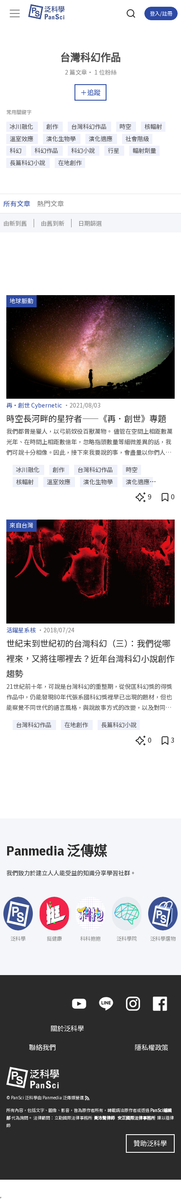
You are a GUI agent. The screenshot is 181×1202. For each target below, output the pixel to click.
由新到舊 (15, 223)
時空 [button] (126, 126)
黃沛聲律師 (104, 1117)
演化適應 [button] (101, 138)
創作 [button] (52, 126)
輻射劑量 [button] (144, 150)
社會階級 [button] (137, 138)
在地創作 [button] (70, 162)
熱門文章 (50, 203)
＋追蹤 (90, 92)
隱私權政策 (151, 1047)
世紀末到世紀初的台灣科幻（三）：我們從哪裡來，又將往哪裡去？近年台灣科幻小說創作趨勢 (90, 658)
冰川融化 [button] (22, 126)
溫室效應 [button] (22, 138)
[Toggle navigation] (14, 13)
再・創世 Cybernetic (34, 405)
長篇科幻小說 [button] (28, 162)
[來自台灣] (90, 570)
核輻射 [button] (153, 126)
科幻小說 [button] (83, 150)
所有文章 (16, 203)
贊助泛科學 (150, 1143)
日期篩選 (90, 223)
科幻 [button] (16, 150)
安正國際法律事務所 (136, 1117)
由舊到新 (52, 223)
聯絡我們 (42, 1047)
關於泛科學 (67, 1028)
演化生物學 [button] (61, 138)
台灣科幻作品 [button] (89, 126)
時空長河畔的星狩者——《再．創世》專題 (86, 418)
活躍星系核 (21, 630)
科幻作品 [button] (47, 150)
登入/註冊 (161, 13)
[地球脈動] (90, 346)
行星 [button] (114, 150)
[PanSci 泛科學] (50, 12)
